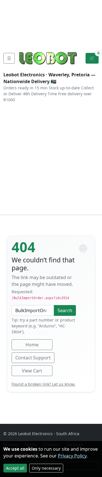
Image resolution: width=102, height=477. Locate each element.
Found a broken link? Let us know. (43, 384)
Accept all (15, 468)
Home (32, 345)
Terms (33, 41)
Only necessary (46, 468)
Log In (75, 22)
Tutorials (14, 4)
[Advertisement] (51, 161)
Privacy (12, 41)
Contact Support (33, 358)
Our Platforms (20, 32)
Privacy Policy (72, 456)
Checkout (51, 23)
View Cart (32, 371)
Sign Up (92, 22)
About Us (14, 13)
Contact (13, 23)
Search (65, 310)
